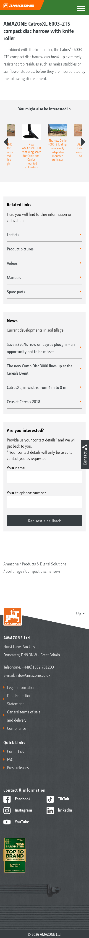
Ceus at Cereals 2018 (23, 401)
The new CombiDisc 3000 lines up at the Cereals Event (39, 369)
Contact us (15, 751)
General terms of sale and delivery (23, 716)
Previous (5, 142)
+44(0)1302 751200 (38, 667)
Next (83, 142)
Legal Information (21, 687)
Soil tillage (14, 571)
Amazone (11, 564)
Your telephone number (26, 492)
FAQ (10, 759)
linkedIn (64, 810)
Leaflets (13, 234)
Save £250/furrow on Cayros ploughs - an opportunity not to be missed (41, 347)
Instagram (23, 810)
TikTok (63, 798)
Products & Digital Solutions (44, 564)
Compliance (16, 728)
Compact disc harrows (42, 571)
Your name (16, 467)
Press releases (18, 767)
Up (78, 613)
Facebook (22, 798)
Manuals (14, 277)
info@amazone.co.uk (33, 675)
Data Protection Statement (19, 699)
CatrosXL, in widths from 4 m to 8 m (36, 387)
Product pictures (20, 249)
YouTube (21, 821)
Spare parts (16, 291)
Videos (12, 263)
